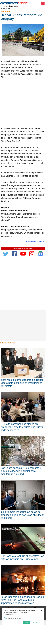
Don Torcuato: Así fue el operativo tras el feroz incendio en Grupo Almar (22, 558)
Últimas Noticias (7, 343)
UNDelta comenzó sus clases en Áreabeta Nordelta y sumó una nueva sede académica (22, 427)
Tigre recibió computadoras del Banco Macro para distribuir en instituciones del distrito (22, 382)
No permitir (37, 622)
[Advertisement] (23, 103)
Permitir (26, 622)
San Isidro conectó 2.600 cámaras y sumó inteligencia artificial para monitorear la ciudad (21, 470)
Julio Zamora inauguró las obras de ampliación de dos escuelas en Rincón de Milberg (22, 514)
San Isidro (5, 11)
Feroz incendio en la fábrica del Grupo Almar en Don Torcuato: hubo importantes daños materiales (22, 599)
